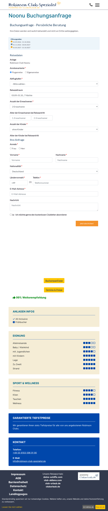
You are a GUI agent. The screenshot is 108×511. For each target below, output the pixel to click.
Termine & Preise (54, 290)
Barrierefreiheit (18, 482)
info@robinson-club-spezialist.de (29, 461)
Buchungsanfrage (54, 280)
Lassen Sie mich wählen (12, 507)
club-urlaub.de (53, 483)
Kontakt (18, 490)
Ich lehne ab (88, 507)
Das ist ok (100, 507)
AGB (18, 478)
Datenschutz (18, 486)
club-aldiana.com (53, 480)
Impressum (18, 474)
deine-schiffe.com (52, 477)
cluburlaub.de (53, 486)
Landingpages (18, 494)
